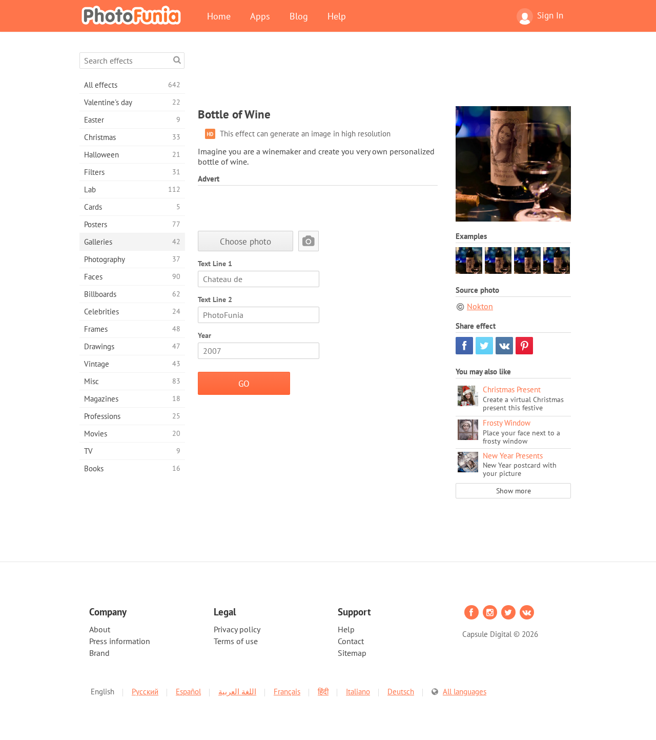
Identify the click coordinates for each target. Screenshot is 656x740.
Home (219, 16)
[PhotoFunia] (133, 15)
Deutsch (400, 691)
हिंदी (323, 691)
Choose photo (245, 241)
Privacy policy (237, 629)
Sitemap (352, 653)
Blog (299, 16)
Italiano (358, 691)
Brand (99, 653)
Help (336, 16)
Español (188, 691)
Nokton (480, 306)
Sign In (550, 15)
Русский (145, 691)
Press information (119, 641)
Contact (351, 641)
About (99, 629)
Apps (260, 16)
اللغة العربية (237, 691)
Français (287, 691)
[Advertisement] (384, 75)
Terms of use (236, 641)
